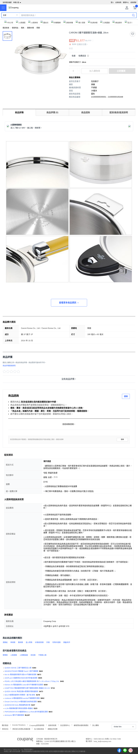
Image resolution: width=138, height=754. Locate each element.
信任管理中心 (65, 725)
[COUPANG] (25, 740)
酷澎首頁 (6, 28)
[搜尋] (133, 15)
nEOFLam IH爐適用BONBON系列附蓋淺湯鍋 (21, 678)
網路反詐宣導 (52, 728)
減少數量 (78, 69)
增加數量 (78, 72)
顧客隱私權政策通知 (81, 725)
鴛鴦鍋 (5, 655)
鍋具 (22, 28)
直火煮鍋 (29, 642)
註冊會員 (118, 2)
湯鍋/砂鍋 (30, 28)
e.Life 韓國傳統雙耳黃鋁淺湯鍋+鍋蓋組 (19, 708)
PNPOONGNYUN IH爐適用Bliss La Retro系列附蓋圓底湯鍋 (26, 712)
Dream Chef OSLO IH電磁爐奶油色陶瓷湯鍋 (21, 702)
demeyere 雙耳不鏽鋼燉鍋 (14, 715)
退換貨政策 (52, 725)
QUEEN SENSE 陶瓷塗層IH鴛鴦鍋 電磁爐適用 (21, 691)
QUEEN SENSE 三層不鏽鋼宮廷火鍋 (18, 668)
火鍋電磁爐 (24, 655)
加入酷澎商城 (39, 728)
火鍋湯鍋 (13, 655)
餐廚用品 (15, 28)
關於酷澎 (5, 725)
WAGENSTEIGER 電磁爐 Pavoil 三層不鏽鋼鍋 (21, 671)
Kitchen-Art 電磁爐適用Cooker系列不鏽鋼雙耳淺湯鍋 (24, 685)
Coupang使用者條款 (36, 725)
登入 (112, 2)
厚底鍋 (33, 655)
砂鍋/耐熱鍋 (39, 642)
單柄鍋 (12, 642)
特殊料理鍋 (56, 642)
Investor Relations (18, 725)
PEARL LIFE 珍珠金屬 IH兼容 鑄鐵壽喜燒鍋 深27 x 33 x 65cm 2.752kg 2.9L (32, 681)
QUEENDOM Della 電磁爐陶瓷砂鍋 (17, 705)
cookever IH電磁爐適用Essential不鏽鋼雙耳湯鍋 (22, 698)
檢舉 (122, 439)
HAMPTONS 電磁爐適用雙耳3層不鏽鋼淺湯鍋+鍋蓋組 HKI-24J (27, 688)
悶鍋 (38, 28)
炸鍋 (48, 642)
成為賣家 (133, 2)
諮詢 (126, 396)
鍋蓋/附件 (66, 642)
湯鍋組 (5, 642)
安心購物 (95, 725)
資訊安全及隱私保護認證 (21, 728)
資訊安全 (5, 728)
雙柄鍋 (20, 642)
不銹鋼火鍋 (42, 655)
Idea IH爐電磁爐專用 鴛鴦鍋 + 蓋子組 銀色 (20, 695)
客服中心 (126, 2)
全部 (4, 15)
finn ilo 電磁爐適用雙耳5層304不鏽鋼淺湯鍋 (20, 675)
